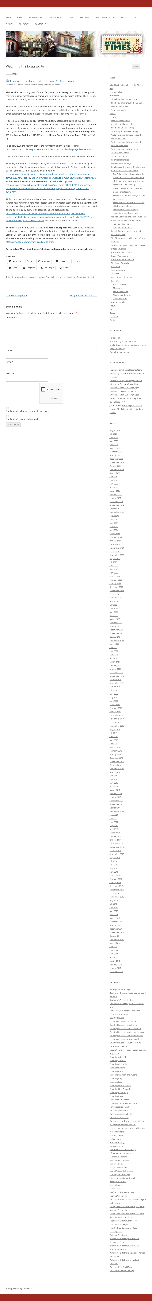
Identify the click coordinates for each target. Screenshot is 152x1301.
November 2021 (117, 633)
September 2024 (117, 512)
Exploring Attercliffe (118, 1057)
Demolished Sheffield (120, 106)
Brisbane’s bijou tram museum (123, 341)
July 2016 (113, 861)
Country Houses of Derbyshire (123, 1021)
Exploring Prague (117, 1096)
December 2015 (116, 886)
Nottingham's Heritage (120, 1174)
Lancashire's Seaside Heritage (123, 1149)
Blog (19, 17)
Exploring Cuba (116, 1071)
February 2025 (116, 494)
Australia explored (16, 295)
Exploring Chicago (117, 1067)
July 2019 (113, 733)
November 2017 (117, 804)
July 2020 (113, 690)
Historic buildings (120, 284)
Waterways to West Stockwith (123, 391)
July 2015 (113, 904)
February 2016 (116, 879)
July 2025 (113, 476)
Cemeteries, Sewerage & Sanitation (125, 1010)
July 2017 (113, 818)
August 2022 (115, 601)
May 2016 (114, 868)
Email (9, 361)
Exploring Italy (116, 1078)
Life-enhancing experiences (121, 1153)
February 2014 (116, 964)
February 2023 (116, 580)
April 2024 (114, 530)
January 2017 (115, 839)
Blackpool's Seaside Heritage (122, 1000)
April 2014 (114, 957)
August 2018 (115, 772)
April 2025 (114, 487)
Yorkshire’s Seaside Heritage (125, 213)
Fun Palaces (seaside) (119, 1110)
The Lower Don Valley (120, 263)
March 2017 (115, 832)
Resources (115, 280)
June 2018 (114, 779)
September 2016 (117, 854)
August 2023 (115, 558)
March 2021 (115, 661)
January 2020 (115, 711)
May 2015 (114, 911)
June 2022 (114, 608)
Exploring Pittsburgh (119, 1092)
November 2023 (117, 548)
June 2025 (114, 480)
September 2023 (117, 555)
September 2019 (117, 726)
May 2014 (114, 953)
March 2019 (115, 747)
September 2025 (117, 469)
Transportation (118, 270)
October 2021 (115, 637)
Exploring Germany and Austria (123, 1074)
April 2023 (114, 572)
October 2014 (115, 936)
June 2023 (114, 565)
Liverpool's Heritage (36, 277)
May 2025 (114, 483)
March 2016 (115, 875)
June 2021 (114, 651)
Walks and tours (120, 298)
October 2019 (115, 722)
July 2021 (113, 647)
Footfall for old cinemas (120, 352)
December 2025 (116, 459)
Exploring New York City (120, 1085)
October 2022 (115, 594)
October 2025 (115, 466)
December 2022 (116, 587)
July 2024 (113, 519)
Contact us (40, 24)
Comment (11, 317)
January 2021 (115, 669)
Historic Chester (117, 1135)
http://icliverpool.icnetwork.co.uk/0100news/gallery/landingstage (63, 177)
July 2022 (113, 604)
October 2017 (115, 807)
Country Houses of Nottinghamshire (126, 1039)
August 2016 (115, 857)
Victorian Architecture (119, 1235)
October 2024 (115, 508)
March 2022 (115, 619)
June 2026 (114, 437)
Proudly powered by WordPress (19, 1288)
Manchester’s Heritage (121, 163)
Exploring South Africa (119, 1099)
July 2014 (113, 946)
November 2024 (117, 505)
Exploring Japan (116, 1082)
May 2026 (114, 441)
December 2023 (116, 544)
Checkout (23, 24)
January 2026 (115, 455)
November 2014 (117, 932)
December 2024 (116, 501)
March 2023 (115, 576)
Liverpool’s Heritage (120, 159)
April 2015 (114, 914)
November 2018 (117, 761)
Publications (55, 17)
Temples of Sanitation (122, 227)
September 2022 (117, 597)
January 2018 (115, 797)
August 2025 (115, 473)
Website (10, 373)
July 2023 (113, 562)
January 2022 (115, 626)
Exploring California (118, 1064)
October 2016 (115, 850)
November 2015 (117, 889)
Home (8, 17)
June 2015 (114, 907)
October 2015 (115, 893)
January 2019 (115, 754)
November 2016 (117, 847)
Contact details (118, 302)
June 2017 (114, 822)
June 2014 (114, 950)
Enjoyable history (117, 348)
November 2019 (117, 718)
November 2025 (117, 462)
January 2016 (115, 882)
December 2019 (116, 715)
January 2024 (115, 540)
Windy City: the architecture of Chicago (128, 245)
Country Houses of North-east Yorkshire (127, 1032)
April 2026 (114, 444)
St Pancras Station (119, 156)
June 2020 (114, 693)
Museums (117, 288)
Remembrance (116, 1185)
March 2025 (115, 491)
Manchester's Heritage (119, 1160)
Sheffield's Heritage (118, 1195)
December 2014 (116, 928)
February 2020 (116, 708)
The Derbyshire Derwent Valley (124, 131)
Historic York (115, 1139)
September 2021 (117, 640)
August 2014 (115, 943)
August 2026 (115, 430)
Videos (71, 17)
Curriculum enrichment (121, 252)
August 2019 (115, 729)
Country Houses (117, 1017)
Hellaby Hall (115, 337)
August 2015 (115, 900)
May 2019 (114, 740)
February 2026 (116, 451)
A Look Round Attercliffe (122, 124)
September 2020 (117, 683)
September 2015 (117, 896)
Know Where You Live (120, 256)
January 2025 (115, 498)
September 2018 (117, 768)
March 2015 (115, 918)
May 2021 (114, 654)
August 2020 (115, 686)
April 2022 (114, 615)
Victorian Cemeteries (122, 224)
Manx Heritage (116, 1163)
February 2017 (116, 836)
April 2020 (114, 701)
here (92, 249)
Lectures (84, 17)
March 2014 (115, 961)
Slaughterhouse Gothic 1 (83, 295)
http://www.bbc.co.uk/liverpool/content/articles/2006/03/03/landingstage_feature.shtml (49, 149)
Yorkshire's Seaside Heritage (122, 1270)
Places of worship (120, 291)
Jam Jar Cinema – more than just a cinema (128, 345)
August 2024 (115, 515)
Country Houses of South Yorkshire (125, 1042)
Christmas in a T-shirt (119, 1014)
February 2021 (116, 665)
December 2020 (116, 672)
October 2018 (115, 765)
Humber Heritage (117, 1142)
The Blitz (115, 273)
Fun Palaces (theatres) (119, 1117)
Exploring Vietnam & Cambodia (123, 1103)
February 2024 (116, 537)
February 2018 (116, 793)
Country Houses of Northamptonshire (126, 1035)
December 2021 (116, 629)
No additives (133, 384)
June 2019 (114, 736)
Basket (9, 24)
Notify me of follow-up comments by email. (27, 411)
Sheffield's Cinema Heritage (122, 1192)
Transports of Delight (119, 1224)
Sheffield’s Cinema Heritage (123, 127)
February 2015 (116, 921)
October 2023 (115, 551)
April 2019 (114, 743)
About (124, 17)
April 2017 (114, 829)
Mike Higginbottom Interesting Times (126, 85)
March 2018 (115, 790)
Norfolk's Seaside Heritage (121, 1171)
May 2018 (114, 782)
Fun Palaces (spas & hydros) (122, 1114)
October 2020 (115, 679)
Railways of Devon (118, 1181)
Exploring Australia (118, 1060)
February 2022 (116, 622)
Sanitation (115, 266)
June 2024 (114, 523)
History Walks (35, 17)
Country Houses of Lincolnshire (123, 1025)
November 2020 (117, 676)
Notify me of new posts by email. (22, 419)
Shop (136, 17)
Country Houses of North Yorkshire (125, 1028)
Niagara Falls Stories (118, 1167)
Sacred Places (115, 1188)
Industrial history (117, 1146)
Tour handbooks (118, 110)
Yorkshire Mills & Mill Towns (122, 1267)
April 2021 (114, 658)
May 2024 (114, 526)
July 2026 (113, 434)
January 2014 (115, 968)
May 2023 (114, 569)
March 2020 (115, 704)
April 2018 (114, 786)
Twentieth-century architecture (60, 277)
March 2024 (115, 533)
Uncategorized (116, 1231)
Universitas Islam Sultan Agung (123, 387)
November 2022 (117, 590)
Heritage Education (105, 17)
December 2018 (116, 758)
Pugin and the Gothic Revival (122, 1178)
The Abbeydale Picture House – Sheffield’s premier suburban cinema (126, 409)
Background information (122, 277)
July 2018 (113, 775)
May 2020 (114, 697)
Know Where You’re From (122, 259)
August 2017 (115, 815)
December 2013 (116, 971)
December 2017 (116, 800)
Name (10, 350)
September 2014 (117, 939)
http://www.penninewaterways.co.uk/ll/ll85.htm (29, 241)
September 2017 (117, 811)
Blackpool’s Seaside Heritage (125, 209)
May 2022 (114, 612)
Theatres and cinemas (122, 295)
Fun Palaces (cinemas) (119, 1106)
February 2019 (116, 750)
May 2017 (114, 825)
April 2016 (114, 871)
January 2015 (115, 925)
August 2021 (115, 644)
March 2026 (115, 448)
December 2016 (116, 843)
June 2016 (114, 864)
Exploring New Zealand (120, 1089)
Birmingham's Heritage (120, 989)
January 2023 (115, 583)
